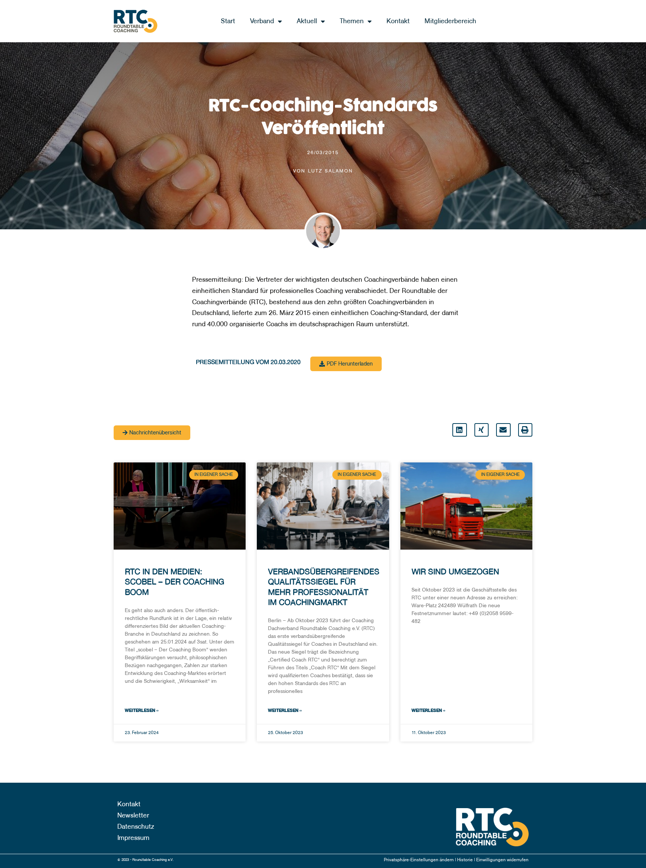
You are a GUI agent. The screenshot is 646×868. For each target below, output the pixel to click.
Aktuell (307, 21)
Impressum (133, 838)
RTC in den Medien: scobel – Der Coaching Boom (174, 582)
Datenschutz (135, 827)
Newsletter (133, 815)
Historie (465, 860)
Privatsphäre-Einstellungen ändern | (420, 860)
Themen (352, 21)
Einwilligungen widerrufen (502, 860)
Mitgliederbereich (450, 21)
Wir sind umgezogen (455, 571)
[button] (459, 430)
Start (228, 21)
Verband (262, 21)
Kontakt (398, 21)
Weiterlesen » (142, 710)
